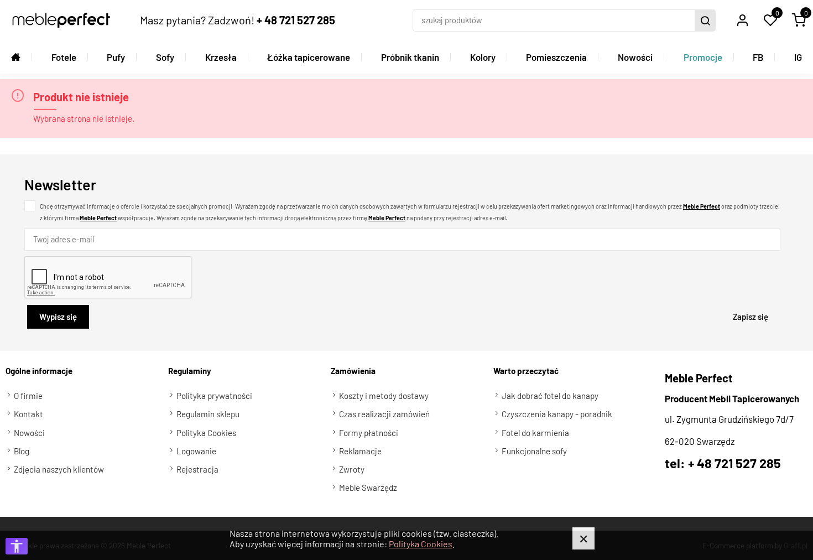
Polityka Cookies (420, 543)
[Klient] (742, 20)
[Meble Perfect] (61, 20)
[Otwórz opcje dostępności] (17, 546)
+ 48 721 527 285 (296, 20)
